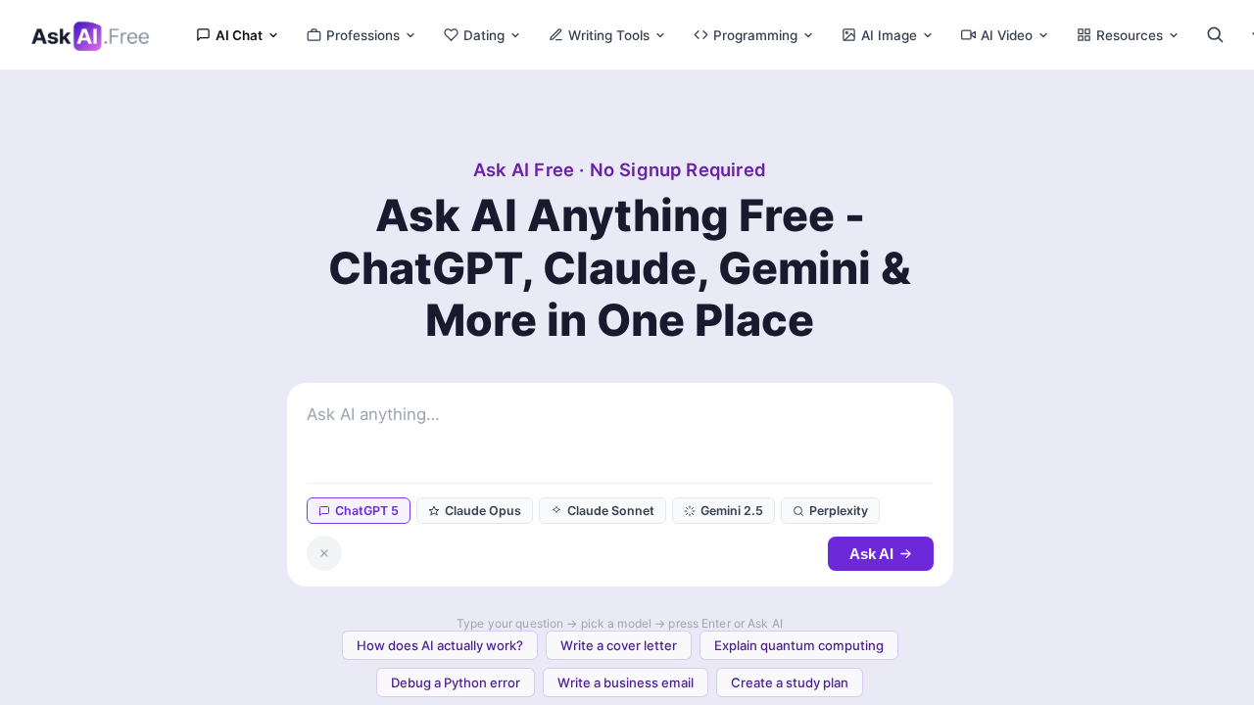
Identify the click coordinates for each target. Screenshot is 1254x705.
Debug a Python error (455, 682)
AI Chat (239, 35)
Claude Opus (483, 510)
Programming (755, 35)
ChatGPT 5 (367, 510)
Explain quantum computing (799, 645)
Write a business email (625, 682)
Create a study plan (789, 682)
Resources (1129, 35)
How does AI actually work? (440, 645)
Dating (484, 35)
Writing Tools (609, 35)
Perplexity (838, 510)
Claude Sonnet (610, 510)
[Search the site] (1214, 35)
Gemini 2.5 (731, 510)
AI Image (889, 35)
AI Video (1007, 35)
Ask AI (871, 553)
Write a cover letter (618, 645)
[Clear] (324, 553)
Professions (363, 35)
